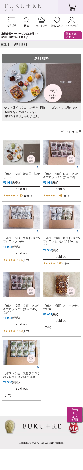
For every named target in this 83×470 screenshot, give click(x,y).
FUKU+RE (38, 442)
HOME (5, 44)
